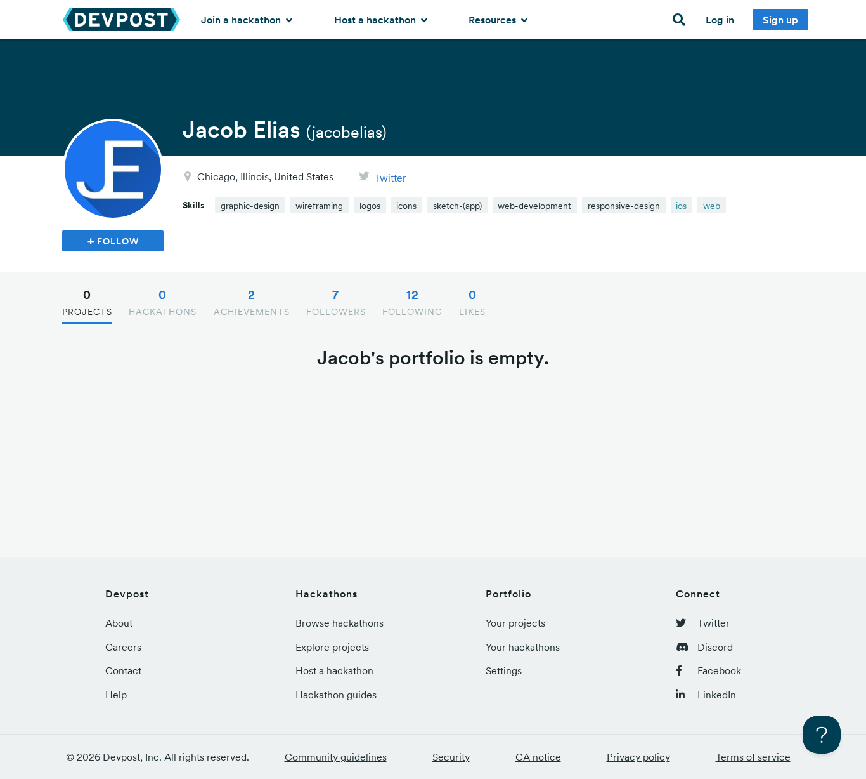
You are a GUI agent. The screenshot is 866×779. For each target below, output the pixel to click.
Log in (720, 19)
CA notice (538, 756)
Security (451, 756)
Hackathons (163, 302)
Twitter (390, 177)
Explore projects (332, 647)
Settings (504, 670)
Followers (336, 302)
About (118, 622)
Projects (87, 302)
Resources (494, 19)
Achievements (252, 302)
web (711, 205)
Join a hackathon (242, 19)
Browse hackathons (339, 622)
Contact (123, 670)
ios (681, 205)
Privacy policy (638, 756)
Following (412, 302)
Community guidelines (336, 756)
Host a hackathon (376, 19)
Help (116, 694)
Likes (472, 302)
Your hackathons (523, 647)
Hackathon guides (336, 694)
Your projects (515, 622)
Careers (123, 647)
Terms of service (753, 756)
